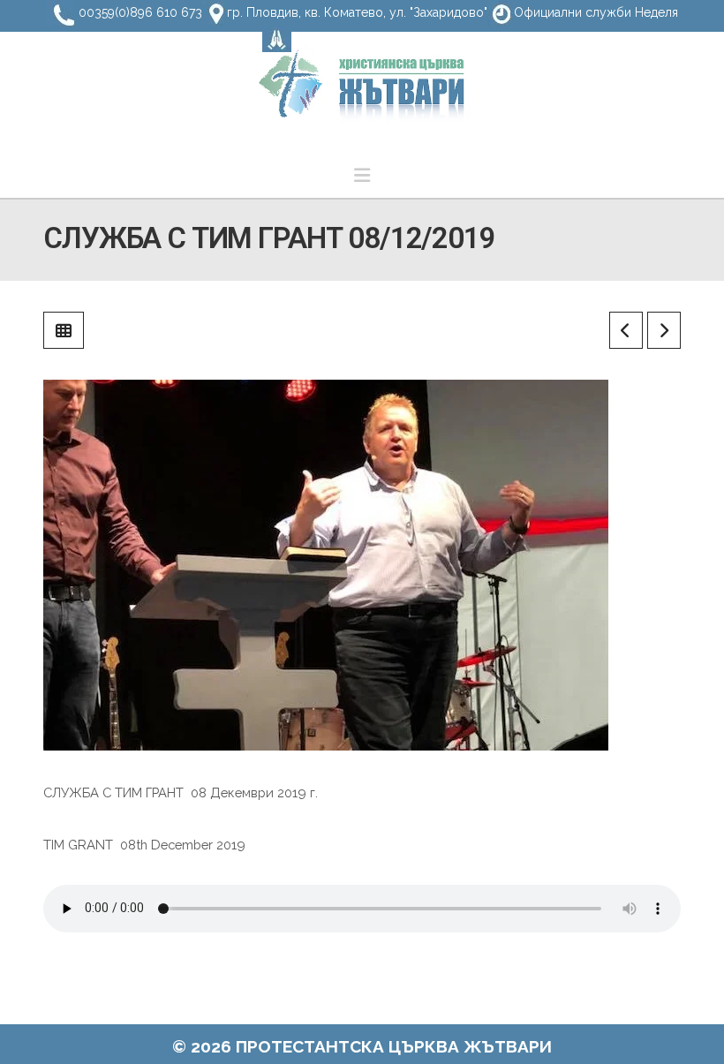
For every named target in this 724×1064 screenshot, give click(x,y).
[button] (362, 175)
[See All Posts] (63, 330)
